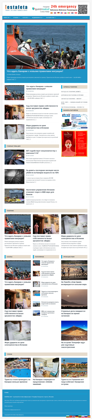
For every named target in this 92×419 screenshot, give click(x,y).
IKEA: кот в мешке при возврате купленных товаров (48, 312)
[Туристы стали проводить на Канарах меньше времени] (36, 293)
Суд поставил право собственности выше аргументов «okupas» (42, 238)
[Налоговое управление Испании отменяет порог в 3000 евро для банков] (14, 196)
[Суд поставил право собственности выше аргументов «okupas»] (14, 112)
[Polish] (83, 416)
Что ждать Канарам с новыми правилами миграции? (35, 71)
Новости (6, 17)
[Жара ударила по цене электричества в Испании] (14, 131)
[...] (15, 79)
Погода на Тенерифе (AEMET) (71, 91)
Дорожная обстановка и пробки (72, 95)
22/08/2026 (45, 305)
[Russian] (86, 416)
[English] (73, 416)
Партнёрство (50, 17)
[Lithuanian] (79, 416)
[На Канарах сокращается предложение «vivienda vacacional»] (46, 367)
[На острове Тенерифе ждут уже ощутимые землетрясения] (74, 330)
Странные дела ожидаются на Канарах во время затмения (73, 313)
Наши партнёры (9, 406)
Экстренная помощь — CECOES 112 (72, 107)
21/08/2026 (45, 316)
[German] (76, 416)
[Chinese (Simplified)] (70, 416)
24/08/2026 (31, 130)
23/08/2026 (45, 296)
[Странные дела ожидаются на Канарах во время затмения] (74, 299)
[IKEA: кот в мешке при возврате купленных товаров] (36, 313)
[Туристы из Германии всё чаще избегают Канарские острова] (74, 368)
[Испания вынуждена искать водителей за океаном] (36, 304)
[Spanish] (89, 416)
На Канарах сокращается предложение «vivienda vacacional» (44, 381)
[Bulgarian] (67, 416)
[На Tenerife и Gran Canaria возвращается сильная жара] (74, 270)
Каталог (25, 17)
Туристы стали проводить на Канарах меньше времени (49, 293)
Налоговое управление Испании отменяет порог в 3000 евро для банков (40, 192)
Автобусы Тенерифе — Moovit (71, 98)
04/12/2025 (31, 155)
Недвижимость (37, 17)
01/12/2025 (31, 197)
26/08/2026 (31, 91)
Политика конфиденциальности (12, 409)
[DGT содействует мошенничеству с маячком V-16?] (14, 157)
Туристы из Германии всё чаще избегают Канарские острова (72, 381)
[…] (21, 247)
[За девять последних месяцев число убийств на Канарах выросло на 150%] (14, 176)
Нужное (15, 17)
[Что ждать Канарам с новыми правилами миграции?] (46, 47)
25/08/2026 (31, 110)
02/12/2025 (31, 175)
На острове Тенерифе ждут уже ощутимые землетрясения (73, 344)
